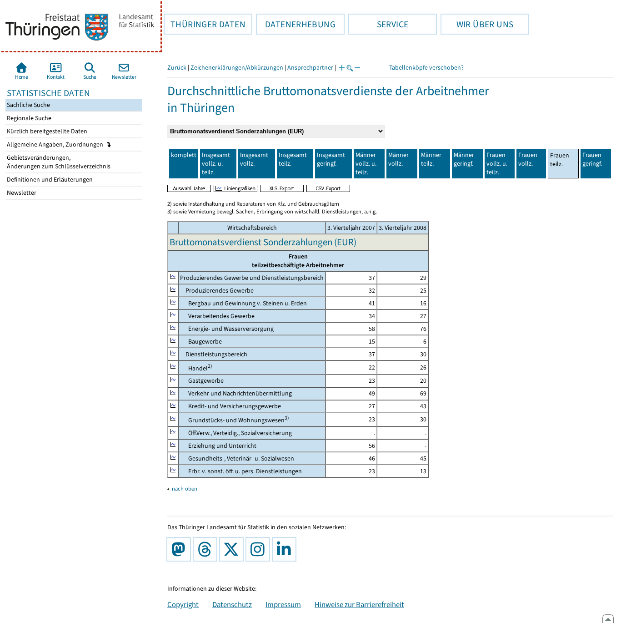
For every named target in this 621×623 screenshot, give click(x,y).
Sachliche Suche (27, 105)
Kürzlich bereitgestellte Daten (46, 131)
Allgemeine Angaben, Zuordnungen (55, 144)
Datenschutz (232, 604)
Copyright (183, 604)
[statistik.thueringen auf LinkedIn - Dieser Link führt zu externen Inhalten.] (286, 549)
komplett (183, 155)
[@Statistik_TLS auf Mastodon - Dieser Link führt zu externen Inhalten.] (180, 549)
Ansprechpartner (310, 67)
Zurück (176, 67)
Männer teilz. (431, 159)
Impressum (283, 604)
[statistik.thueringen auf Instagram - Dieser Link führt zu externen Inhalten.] (259, 549)
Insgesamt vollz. (254, 159)
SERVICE (378, 24)
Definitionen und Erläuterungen (49, 179)
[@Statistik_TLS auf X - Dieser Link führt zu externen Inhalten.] (233, 549)
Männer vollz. (398, 159)
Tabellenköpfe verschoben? (426, 67)
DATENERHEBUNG (296, 24)
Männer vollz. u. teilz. (366, 164)
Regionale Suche (28, 118)
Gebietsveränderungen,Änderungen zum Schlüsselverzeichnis (57, 162)
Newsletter (20, 192)
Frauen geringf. (592, 159)
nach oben (184, 488)
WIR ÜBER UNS (477, 24)
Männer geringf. (464, 159)
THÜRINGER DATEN (204, 24)
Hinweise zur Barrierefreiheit (359, 604)
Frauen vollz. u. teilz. (496, 164)
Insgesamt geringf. (331, 159)
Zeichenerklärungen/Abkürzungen (236, 67)
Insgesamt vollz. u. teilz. (216, 164)
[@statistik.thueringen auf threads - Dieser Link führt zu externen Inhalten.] (207, 549)
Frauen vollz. (527, 159)
